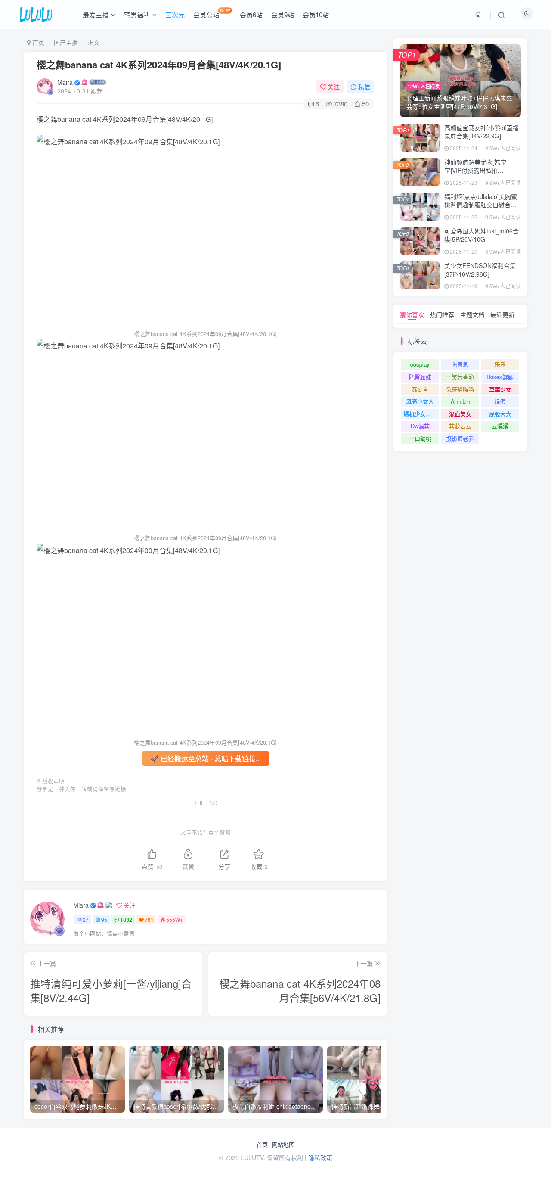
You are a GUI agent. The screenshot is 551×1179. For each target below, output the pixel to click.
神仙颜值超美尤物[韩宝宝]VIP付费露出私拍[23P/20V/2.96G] (475, 170)
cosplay (420, 364)
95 (104, 919)
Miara (81, 905)
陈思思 (460, 364)
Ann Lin (460, 401)
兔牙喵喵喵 (460, 389)
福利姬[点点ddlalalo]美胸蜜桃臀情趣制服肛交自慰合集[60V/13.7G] (480, 205)
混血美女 (460, 414)
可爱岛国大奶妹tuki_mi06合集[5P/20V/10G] (481, 235)
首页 (262, 1144)
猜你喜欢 (412, 314)
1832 (126, 919)
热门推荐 (442, 314)
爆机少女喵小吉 (421, 414)
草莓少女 (500, 389)
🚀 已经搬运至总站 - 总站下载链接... (205, 758)
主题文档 (472, 314)
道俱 (500, 401)
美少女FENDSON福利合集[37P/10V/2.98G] (480, 269)
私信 (364, 86)
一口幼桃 (420, 438)
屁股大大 (500, 414)
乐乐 (500, 364)
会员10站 (316, 14)
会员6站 (251, 14)
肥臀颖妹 (420, 377)
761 (149, 919)
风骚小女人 (420, 401)
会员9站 (282, 14)
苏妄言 (420, 389)
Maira (65, 82)
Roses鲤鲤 (500, 377)
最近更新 (502, 314)
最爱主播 (95, 14)
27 (86, 919)
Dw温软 (420, 426)
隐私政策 (320, 1157)
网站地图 (283, 1144)
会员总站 (211, 13)
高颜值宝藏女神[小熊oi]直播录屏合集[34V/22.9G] (481, 131)
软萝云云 (460, 426)
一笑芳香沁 (460, 377)
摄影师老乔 (460, 438)
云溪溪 (500, 426)
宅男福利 (137, 14)
